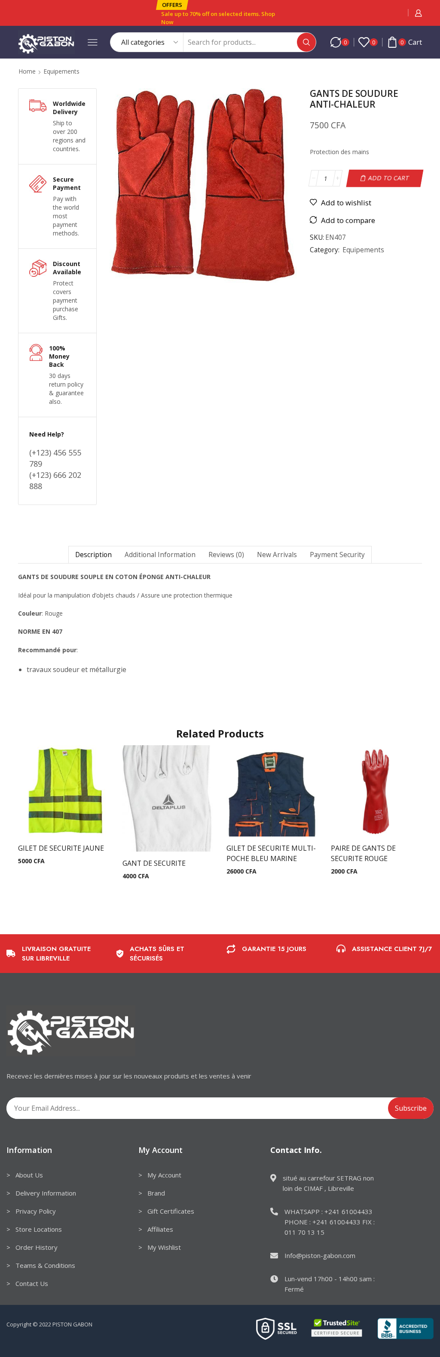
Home (27, 71)
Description (93, 554)
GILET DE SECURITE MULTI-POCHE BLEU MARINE (271, 853)
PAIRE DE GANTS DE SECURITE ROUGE (363, 853)
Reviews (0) (226, 554)
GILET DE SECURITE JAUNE (61, 848)
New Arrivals (277, 554)
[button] (172, 5)
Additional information (160, 554)
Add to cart (389, 178)
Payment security (337, 554)
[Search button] (306, 42)
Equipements (61, 71)
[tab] (93, 555)
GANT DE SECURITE (154, 863)
